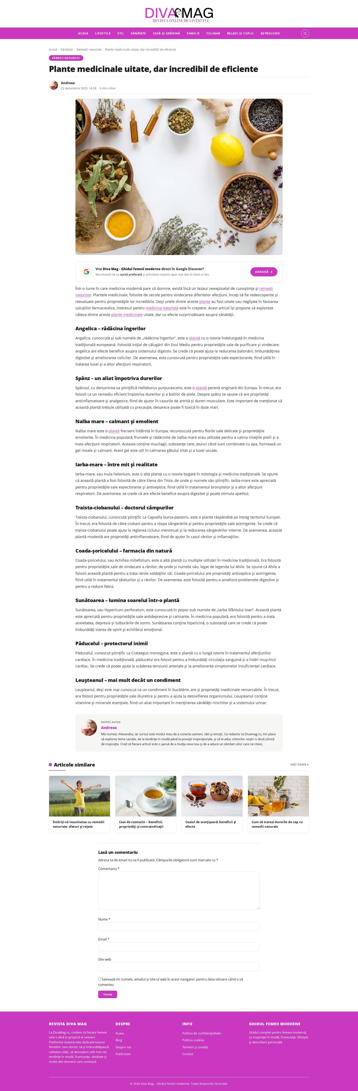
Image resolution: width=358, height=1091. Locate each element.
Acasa (83, 33)
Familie (193, 33)
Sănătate (138, 33)
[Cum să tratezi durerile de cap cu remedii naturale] (278, 796)
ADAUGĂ (264, 272)
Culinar (213, 33)
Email (103, 939)
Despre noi (123, 1047)
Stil (120, 33)
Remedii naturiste (89, 49)
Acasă (53, 49)
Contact (187, 1054)
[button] (305, 33)
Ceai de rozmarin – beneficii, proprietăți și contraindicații (141, 824)
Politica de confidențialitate (201, 1033)
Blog (119, 1040)
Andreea (68, 83)
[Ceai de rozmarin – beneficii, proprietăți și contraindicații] (145, 796)
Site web (104, 959)
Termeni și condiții (195, 1047)
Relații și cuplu (240, 33)
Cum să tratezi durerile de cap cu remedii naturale (277, 824)
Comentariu (109, 868)
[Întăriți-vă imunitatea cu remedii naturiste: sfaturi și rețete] (79, 796)
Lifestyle (103, 33)
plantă (194, 337)
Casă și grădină (166, 33)
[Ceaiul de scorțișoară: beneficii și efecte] (212, 796)
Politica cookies (193, 1040)
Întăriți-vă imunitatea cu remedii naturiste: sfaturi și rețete (78, 824)
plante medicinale (127, 314)
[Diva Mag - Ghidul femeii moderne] (179, 15)
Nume (104, 919)
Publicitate (123, 1054)
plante (204, 301)
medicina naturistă (162, 307)
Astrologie (270, 33)
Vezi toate (298, 764)
